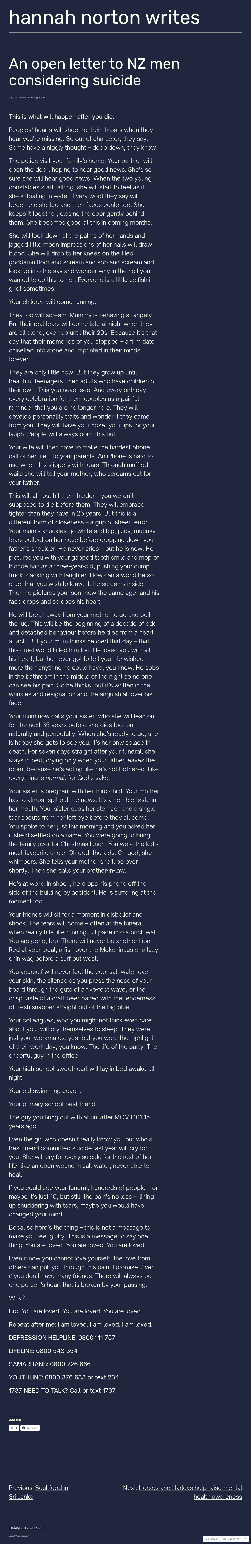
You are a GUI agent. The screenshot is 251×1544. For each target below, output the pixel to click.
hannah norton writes (104, 17)
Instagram (17, 1527)
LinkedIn (37, 1527)
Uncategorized (36, 97)
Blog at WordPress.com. (19, 1536)
